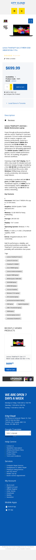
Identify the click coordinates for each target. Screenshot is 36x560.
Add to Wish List (11, 92)
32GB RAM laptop (11, 282)
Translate (20, 436)
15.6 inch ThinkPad (12, 289)
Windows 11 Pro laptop (13, 293)
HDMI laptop (10, 311)
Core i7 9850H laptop (12, 268)
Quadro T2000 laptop (12, 275)
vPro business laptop (12, 297)
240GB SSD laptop (11, 286)
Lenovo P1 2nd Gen (12, 260)
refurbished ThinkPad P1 (13, 318)
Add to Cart (20, 87)
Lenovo (13, 81)
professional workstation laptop (15, 300)
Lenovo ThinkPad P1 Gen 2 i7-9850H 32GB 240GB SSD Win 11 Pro (18, 358)
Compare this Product (13, 94)
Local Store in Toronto (17, 103)
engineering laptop (23, 304)
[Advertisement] (19, 528)
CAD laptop (10, 304)
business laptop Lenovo (13, 315)
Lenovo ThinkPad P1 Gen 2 (14, 257)
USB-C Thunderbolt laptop (14, 307)
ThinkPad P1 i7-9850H (12, 264)
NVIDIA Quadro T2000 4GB (14, 278)
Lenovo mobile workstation (14, 271)
